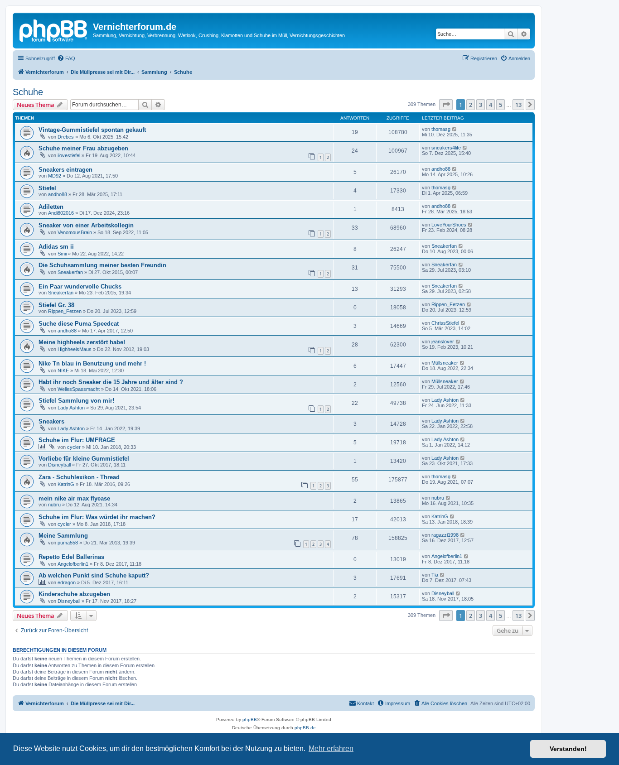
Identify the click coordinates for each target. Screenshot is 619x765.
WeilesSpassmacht (79, 389)
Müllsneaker (444, 363)
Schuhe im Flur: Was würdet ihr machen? (97, 517)
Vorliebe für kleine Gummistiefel (84, 458)
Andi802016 (61, 213)
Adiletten (51, 206)
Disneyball (59, 464)
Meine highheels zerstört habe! (82, 342)
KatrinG (66, 484)
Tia (434, 574)
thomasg (440, 129)
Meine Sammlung (63, 535)
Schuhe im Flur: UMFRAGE (77, 440)
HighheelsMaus (75, 349)
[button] (446, 104)
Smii (62, 253)
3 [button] (480, 105)
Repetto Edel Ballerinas (71, 556)
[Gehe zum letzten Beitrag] (455, 129)
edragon (67, 582)
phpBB (249, 719)
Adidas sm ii (56, 246)
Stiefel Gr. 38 (56, 305)
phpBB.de (305, 727)
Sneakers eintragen (65, 169)
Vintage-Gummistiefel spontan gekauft (92, 129)
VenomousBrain (75, 232)
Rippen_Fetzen (65, 311)
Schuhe (28, 92)
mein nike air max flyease (74, 498)
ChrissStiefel (445, 323)
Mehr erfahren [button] (331, 748)
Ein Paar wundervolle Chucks (80, 286)
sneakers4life (446, 147)
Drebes (66, 137)
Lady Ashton (71, 407)
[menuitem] (66, 58)
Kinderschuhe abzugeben (74, 594)
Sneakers (51, 421)
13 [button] (518, 105)
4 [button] (490, 105)
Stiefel (47, 188)
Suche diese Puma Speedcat (79, 323)
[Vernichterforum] (54, 29)
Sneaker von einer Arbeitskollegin (86, 225)
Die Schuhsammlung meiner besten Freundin (102, 265)
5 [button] (500, 105)
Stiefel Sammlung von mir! (76, 400)
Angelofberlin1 (73, 564)
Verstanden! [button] (568, 748)
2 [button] (470, 105)
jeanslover (442, 341)
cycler (74, 447)
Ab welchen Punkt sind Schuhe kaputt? (94, 575)
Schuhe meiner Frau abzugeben (83, 148)
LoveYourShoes (448, 224)
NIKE (63, 370)
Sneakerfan (444, 246)
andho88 (440, 169)
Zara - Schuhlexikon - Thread (79, 477)
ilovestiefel (69, 155)
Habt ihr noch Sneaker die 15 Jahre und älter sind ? (111, 382)
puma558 (68, 542)
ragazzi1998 (445, 535)
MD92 (54, 175)
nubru (54, 504)
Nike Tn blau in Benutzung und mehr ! (92, 363)
